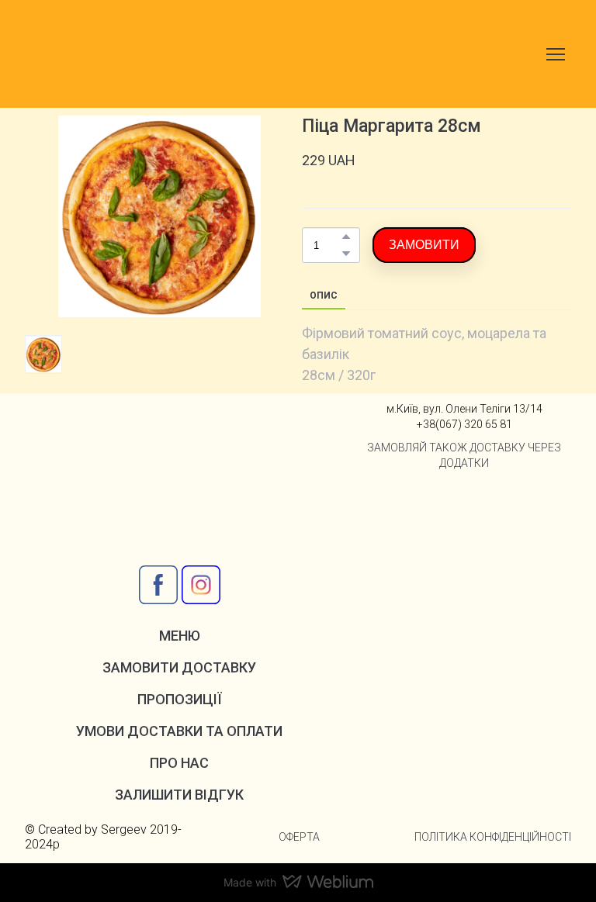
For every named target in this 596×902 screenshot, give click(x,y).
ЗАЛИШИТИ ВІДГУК (179, 794)
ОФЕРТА (299, 837)
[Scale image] (404, 513)
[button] (346, 236)
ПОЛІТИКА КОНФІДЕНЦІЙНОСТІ (492, 837)
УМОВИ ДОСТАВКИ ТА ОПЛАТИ (179, 731)
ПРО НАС (179, 763)
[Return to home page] (103, 54)
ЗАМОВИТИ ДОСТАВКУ (179, 667)
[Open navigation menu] (555, 54)
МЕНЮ (179, 635)
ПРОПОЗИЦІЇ (179, 699)
